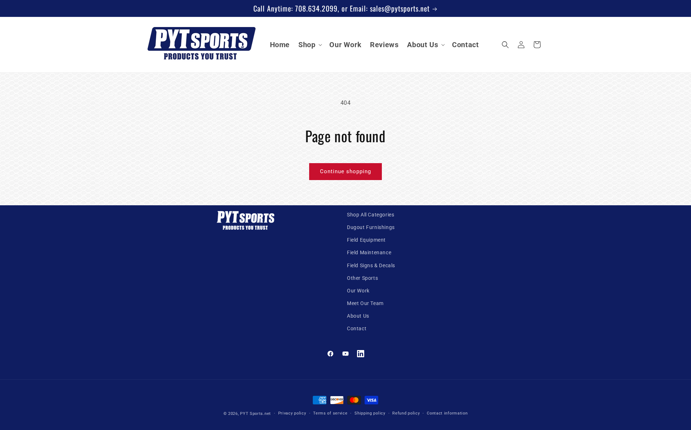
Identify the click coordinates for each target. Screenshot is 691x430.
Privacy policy (292, 413)
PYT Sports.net (255, 413)
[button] (309, 45)
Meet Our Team (365, 303)
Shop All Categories (370, 215)
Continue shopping (345, 171)
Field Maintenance (369, 252)
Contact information (447, 413)
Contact (356, 328)
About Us (358, 316)
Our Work (358, 291)
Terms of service (330, 413)
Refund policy (406, 413)
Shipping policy (369, 413)
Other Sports (362, 278)
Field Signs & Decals (371, 265)
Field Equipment (366, 240)
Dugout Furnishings (371, 227)
